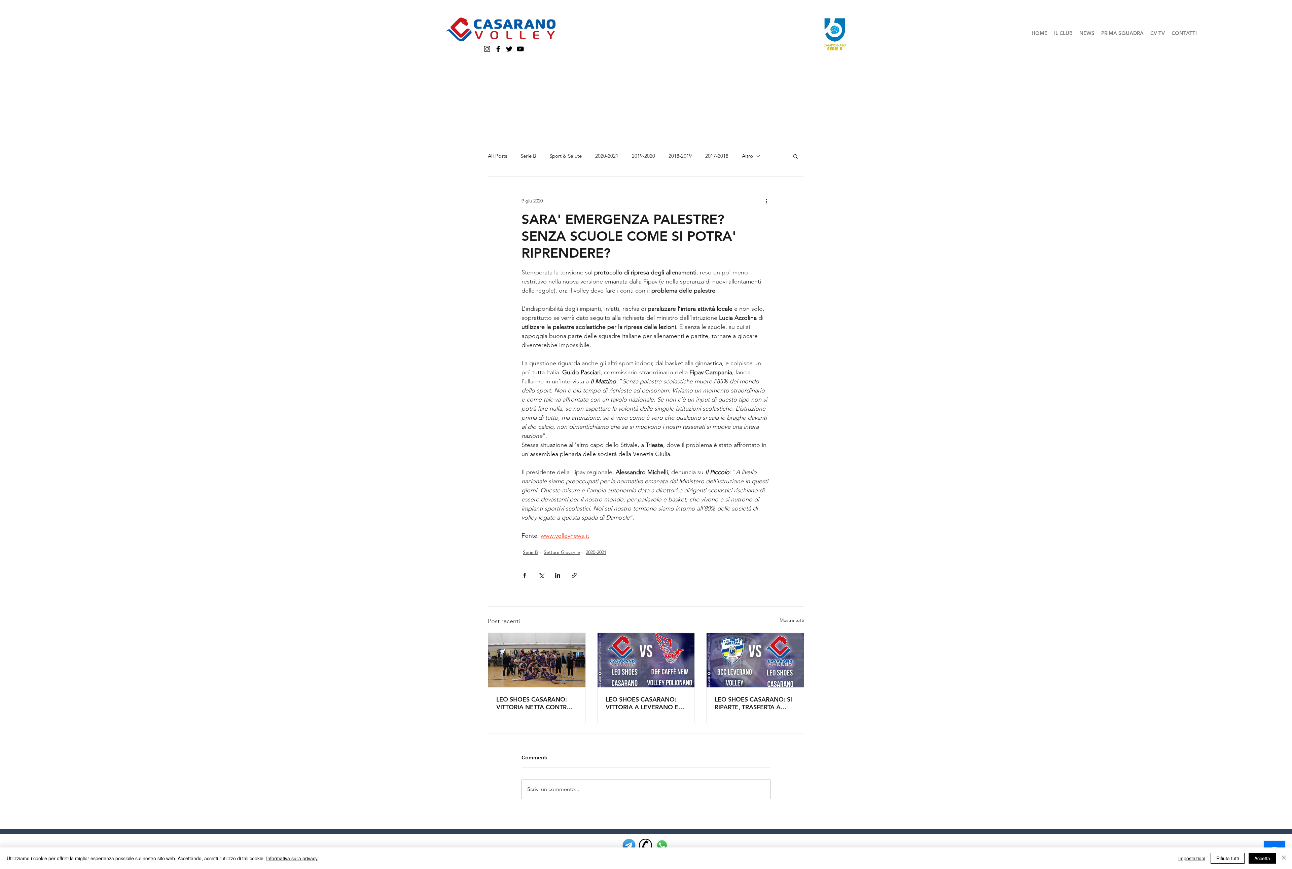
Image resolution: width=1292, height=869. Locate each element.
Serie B (528, 156)
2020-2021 (606, 156)
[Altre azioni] (766, 201)
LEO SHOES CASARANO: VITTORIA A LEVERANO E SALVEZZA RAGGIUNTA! (642, 703)
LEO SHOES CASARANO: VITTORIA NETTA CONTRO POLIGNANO (534, 703)
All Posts (497, 156)
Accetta (1262, 858)
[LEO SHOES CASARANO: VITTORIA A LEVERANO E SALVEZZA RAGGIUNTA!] (646, 660)
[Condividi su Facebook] (525, 575)
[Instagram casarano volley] (487, 49)
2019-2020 (643, 156)
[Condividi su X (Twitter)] (541, 575)
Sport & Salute (565, 156)
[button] (1063, 33)
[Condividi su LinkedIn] (557, 575)
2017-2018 (716, 156)
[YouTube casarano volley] (520, 49)
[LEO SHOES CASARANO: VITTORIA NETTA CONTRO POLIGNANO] (536, 660)
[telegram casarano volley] (629, 845)
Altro (747, 156)
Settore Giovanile (562, 552)
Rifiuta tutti (1227, 858)
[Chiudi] (1284, 858)
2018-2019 (680, 156)
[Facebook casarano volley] (498, 49)
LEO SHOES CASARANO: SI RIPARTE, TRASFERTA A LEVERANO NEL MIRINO (753, 703)
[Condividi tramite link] (574, 575)
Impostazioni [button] (1191, 858)
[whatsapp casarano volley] (662, 845)
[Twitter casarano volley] (509, 49)
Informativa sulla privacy (292, 858)
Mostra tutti (792, 620)
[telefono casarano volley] (645, 845)
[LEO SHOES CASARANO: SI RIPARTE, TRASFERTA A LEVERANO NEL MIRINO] (755, 660)
